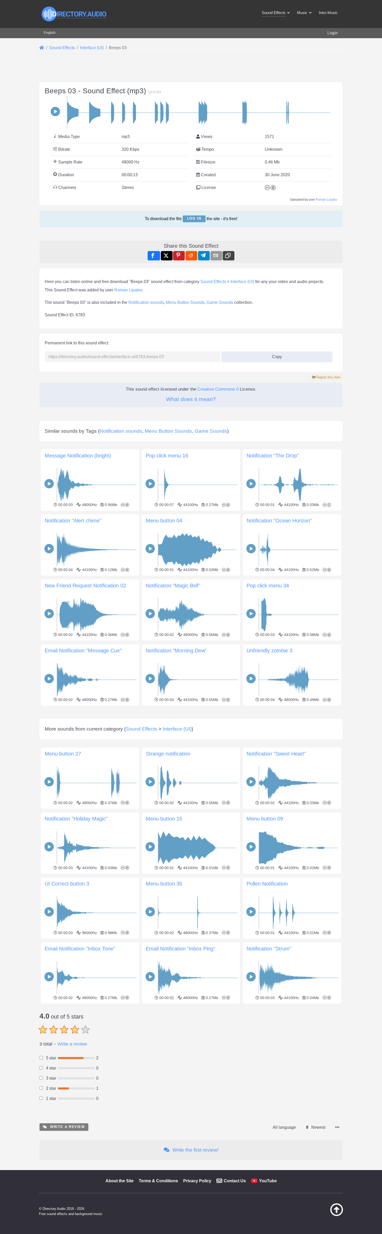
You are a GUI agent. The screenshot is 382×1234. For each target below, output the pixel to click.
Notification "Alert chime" (73, 520)
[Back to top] (323, 1214)
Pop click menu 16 (167, 455)
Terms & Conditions (158, 1181)
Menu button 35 (164, 884)
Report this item (327, 377)
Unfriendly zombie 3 (269, 650)
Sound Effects (213, 281)
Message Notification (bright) (78, 455)
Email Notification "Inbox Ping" (180, 948)
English (50, 32)
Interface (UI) (242, 281)
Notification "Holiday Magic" (76, 819)
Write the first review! (195, 1150)
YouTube (268, 1181)
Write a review (72, 1044)
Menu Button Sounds (185, 302)
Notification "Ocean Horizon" (279, 520)
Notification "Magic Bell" (173, 585)
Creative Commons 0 (218, 389)
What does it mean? (191, 399)
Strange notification (168, 754)
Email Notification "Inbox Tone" (80, 948)
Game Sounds (220, 302)
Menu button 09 (265, 819)
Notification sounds (146, 302)
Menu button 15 (164, 819)
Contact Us (235, 1181)
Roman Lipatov (326, 199)
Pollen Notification (267, 884)
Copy (275, 355)
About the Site (120, 1181)
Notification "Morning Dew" (176, 650)
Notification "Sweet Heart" (276, 754)
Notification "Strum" (269, 948)
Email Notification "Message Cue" (83, 650)
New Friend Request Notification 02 (85, 585)
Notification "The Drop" (273, 455)
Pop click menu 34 (268, 585)
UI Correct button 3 (67, 884)
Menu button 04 (164, 520)
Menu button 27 (63, 754)
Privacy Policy (197, 1181)
